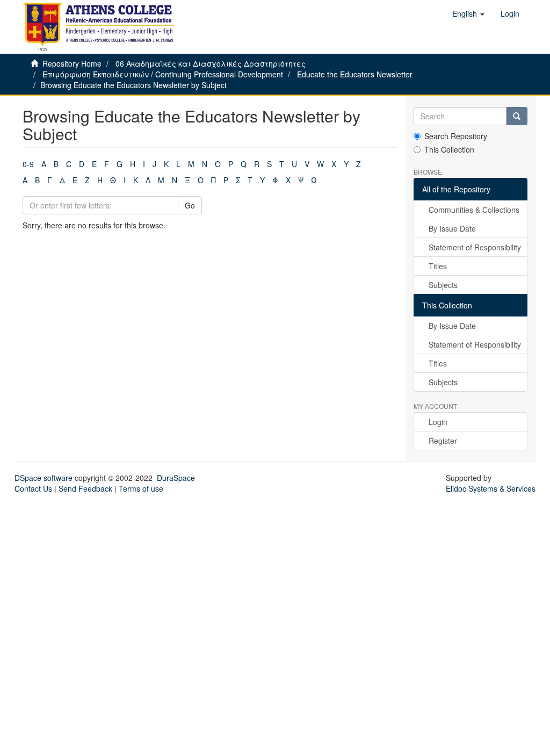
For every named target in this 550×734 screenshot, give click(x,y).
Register (443, 440)
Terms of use (141, 488)
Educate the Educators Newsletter (354, 74)
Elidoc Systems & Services (490, 488)
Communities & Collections (474, 209)
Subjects (443, 284)
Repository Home (72, 63)
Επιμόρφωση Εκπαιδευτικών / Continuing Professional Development (162, 74)
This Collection (449, 149)
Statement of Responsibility (475, 247)
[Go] (516, 116)
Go (190, 205)
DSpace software (44, 477)
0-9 (28, 164)
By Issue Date (452, 228)
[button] (468, 13)
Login (438, 421)
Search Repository (455, 136)
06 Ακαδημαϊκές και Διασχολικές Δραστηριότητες (210, 63)
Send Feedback (85, 488)
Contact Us (33, 488)
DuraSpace (176, 477)
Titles (438, 266)
